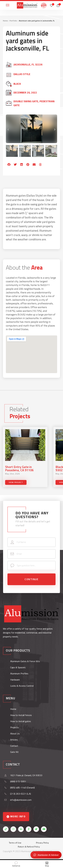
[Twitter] (36, 829)
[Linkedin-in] (21, 829)
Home (5, 20)
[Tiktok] (5, 829)
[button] (9, 164)
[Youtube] (44, 829)
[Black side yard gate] (31, 128)
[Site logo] (27, 5)
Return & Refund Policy (29, 846)
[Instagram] (13, 829)
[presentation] (8, 129)
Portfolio (13, 20)
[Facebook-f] (28, 829)
